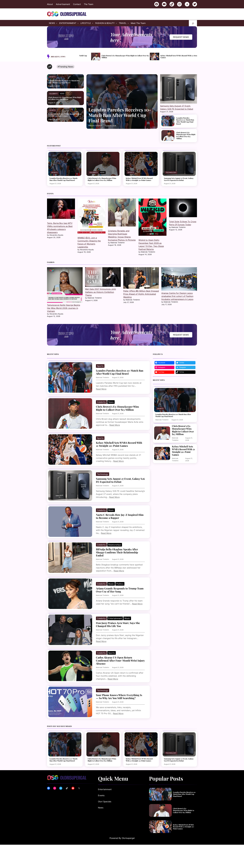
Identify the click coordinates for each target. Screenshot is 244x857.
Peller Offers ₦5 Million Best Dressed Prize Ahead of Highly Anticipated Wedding (141, 294)
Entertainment (115, 618)
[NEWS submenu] (56, 23)
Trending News (66, 66)
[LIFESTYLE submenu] (92, 23)
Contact (77, 4)
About (50, 4)
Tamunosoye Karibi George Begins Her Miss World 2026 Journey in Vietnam (63, 308)
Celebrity (53, 94)
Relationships (114, 544)
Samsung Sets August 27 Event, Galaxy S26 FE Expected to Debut (177, 57)
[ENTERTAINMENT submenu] (78, 23)
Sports (52, 77)
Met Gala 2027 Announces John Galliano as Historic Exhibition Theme (100, 292)
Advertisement (63, 4)
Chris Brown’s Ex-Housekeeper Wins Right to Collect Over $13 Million (64, 98)
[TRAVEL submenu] (128, 23)
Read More (101, 389)
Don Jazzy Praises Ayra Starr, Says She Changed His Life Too (118, 624)
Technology (171, 172)
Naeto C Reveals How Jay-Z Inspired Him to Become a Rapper (119, 516)
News (62, 94)
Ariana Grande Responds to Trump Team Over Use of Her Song (119, 590)
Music (111, 510)
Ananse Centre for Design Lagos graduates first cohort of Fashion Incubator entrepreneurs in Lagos (177, 296)
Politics (119, 584)
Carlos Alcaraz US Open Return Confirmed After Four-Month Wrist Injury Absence (120, 660)
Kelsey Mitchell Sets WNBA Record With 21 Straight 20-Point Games (119, 57)
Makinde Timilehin (95, 126)
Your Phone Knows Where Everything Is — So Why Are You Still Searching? (119, 696)
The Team (88, 4)
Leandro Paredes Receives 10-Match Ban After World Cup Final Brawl (64, 82)
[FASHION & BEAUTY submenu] (116, 23)
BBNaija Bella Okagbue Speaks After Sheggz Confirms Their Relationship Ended (117, 552)
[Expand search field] (193, 23)
